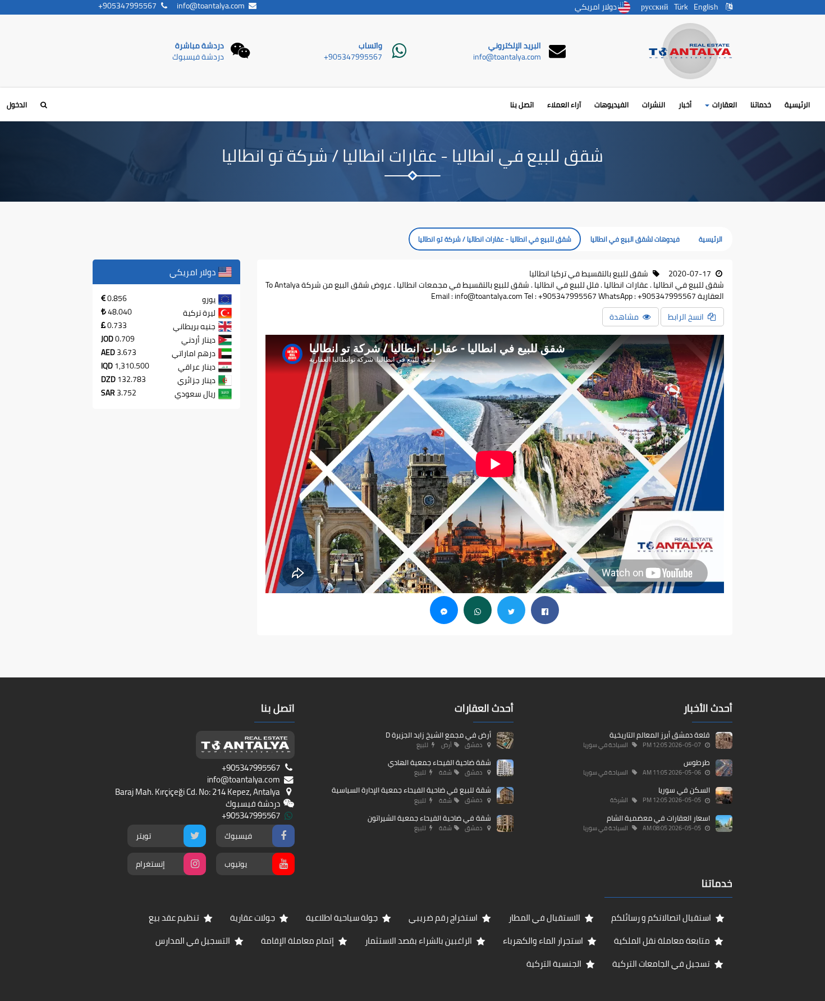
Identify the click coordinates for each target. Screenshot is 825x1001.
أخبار (685, 104)
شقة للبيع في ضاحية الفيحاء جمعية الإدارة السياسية (411, 790)
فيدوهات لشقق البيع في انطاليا (635, 239)
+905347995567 (353, 56)
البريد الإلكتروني (514, 45)
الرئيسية (797, 104)
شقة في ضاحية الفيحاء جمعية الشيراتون (429, 818)
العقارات (724, 104)
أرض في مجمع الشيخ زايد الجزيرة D (438, 734)
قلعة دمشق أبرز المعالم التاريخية (659, 734)
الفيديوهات (611, 104)
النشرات (653, 104)
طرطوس (697, 762)
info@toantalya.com (507, 56)
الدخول (17, 104)
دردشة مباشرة (199, 45)
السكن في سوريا (684, 790)
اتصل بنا (522, 104)
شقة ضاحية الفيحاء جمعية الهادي (439, 762)
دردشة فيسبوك (198, 56)
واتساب (370, 45)
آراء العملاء (564, 104)
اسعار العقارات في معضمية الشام (658, 818)
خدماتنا (760, 104)
